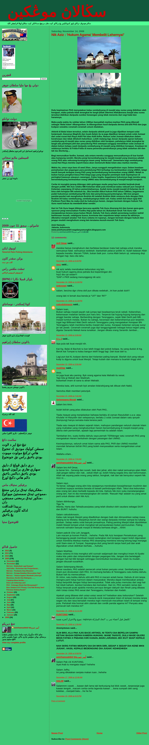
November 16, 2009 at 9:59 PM (68, 653)
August (10, 597)
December (11, 561)
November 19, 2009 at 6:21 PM (68, 696)
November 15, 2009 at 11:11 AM (69, 611)
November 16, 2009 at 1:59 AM (68, 624)
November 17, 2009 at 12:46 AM (69, 677)
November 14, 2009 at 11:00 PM (69, 282)
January (10, 615)
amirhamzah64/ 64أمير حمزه (71, 462)
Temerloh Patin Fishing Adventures (17, 252)
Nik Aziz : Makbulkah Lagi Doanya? (19, 566)
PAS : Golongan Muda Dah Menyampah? (22, 585)
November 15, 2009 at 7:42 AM (68, 396)
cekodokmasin (64, 304)
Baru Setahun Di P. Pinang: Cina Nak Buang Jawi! (25, 587)
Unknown (61, 285)
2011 (7, 553)
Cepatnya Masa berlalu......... (17, 580)
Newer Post (57, 733)
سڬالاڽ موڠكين (56, 11)
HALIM (60, 681)
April (9, 607)
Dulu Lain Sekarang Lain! (16, 583)
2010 (7, 556)
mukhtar (60, 368)
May (9, 605)
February (11, 612)
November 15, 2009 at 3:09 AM (68, 335)
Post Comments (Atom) (77, 739)
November (11, 564)
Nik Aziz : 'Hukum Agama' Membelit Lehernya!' (24, 575)
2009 (7, 558)
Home (100, 733)
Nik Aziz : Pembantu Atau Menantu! (19, 571)
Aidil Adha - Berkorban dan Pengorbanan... (22, 568)
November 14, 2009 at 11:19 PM (69, 301)
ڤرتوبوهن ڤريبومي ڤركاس (12, 273)
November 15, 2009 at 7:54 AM (68, 459)
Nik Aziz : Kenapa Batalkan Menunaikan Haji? (23, 573)
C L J (59, 338)
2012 (7, 551)
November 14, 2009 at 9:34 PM (68, 261)
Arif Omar (61, 243)
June (9, 602)
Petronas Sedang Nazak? (16, 590)
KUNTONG (62, 614)
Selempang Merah (66, 399)
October (10, 592)
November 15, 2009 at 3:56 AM (68, 364)
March (9, 610)
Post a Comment (58, 701)
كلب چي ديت (7, 262)
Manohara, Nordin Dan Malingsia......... (20, 578)
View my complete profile (14, 642)
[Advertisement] (67, 715)
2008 (7, 617)
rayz (58, 264)
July (9, 600)
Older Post (141, 733)
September (11, 595)
